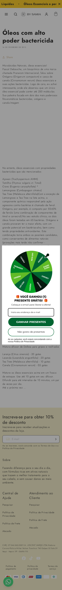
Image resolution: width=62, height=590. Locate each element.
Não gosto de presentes (31, 331)
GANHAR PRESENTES (31, 322)
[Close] (56, 249)
